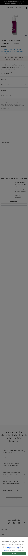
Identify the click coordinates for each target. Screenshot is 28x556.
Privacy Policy (5, 549)
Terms (5, 550)
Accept (14, 553)
